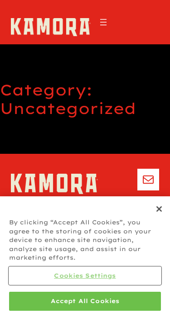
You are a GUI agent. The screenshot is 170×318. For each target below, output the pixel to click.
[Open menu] (103, 22)
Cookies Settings (85, 275)
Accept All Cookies (85, 300)
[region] (85, 257)
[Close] (159, 209)
